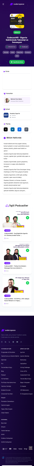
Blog (2, 371)
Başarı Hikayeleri (25, 382)
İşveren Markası (24, 356)
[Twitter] (9, 342)
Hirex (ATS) (23, 371)
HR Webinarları (24, 390)
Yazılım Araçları (5, 405)
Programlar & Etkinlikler (8, 352)
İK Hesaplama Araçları (26, 394)
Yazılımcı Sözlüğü (6, 386)
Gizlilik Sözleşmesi (6, 442)
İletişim (3, 427)
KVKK (3, 434)
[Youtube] (17, 342)
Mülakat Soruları (6, 390)
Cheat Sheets (5, 413)
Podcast (3, 375)
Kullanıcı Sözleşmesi (7, 438)
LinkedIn (14, 115)
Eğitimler (3, 360)
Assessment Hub (25, 375)
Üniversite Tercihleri (7, 394)
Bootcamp (23, 360)
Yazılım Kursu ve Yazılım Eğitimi (10, 356)
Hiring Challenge (25, 367)
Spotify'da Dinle (18, 62)
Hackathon (23, 364)
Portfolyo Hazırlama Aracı (8, 382)
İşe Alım (22, 352)
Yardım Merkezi (5, 431)
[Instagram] (2, 342)
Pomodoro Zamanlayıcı (7, 401)
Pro (2, 364)
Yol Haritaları (5, 379)
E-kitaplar (23, 386)
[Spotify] (13, 342)
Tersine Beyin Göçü (6, 367)
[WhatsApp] (21, 342)
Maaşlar (3, 398)
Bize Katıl (3, 423)
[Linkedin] (5, 342)
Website (14, 117)
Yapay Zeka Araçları (6, 409)
